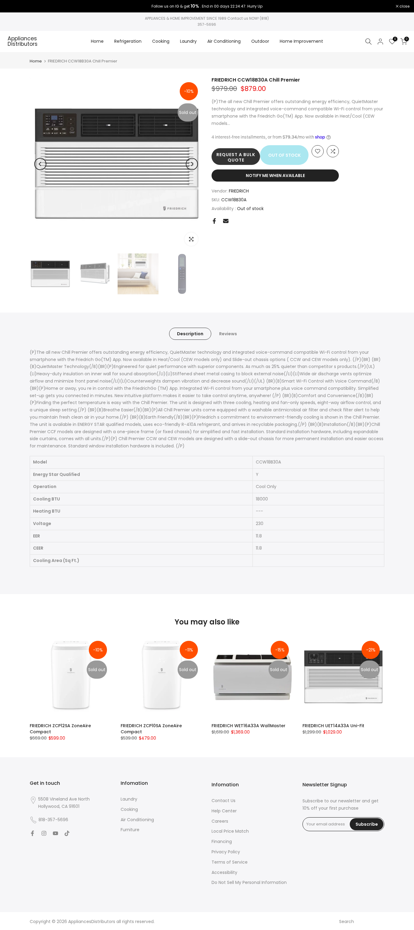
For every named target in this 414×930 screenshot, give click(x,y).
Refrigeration (128, 41)
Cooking (160, 41)
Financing (222, 841)
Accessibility (224, 872)
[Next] (192, 164)
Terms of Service (230, 862)
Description (190, 333)
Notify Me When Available (275, 175)
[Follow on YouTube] (55, 833)
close (12, 6)
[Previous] (40, 164)
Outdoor (260, 41)
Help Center (224, 811)
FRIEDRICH (239, 191)
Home (97, 41)
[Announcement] (207, 6)
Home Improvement (301, 41)
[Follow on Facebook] (32, 833)
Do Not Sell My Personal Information (249, 882)
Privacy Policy (226, 852)
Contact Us (223, 801)
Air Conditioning (224, 41)
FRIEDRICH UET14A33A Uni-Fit (333, 726)
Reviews (228, 333)
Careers (220, 821)
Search (346, 921)
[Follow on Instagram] (44, 833)
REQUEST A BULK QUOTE (235, 157)
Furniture (130, 830)
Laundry (188, 41)
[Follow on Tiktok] (67, 833)
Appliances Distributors (23, 41)
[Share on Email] (226, 221)
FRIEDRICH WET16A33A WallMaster (248, 726)
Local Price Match (230, 831)
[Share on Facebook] (214, 221)
